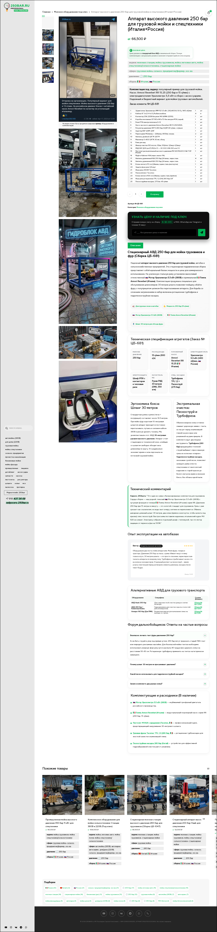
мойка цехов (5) (85, 901)
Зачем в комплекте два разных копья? (146, 684)
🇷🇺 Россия (154, 82)
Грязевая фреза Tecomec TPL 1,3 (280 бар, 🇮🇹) (153, 733)
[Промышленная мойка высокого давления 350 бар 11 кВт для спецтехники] (62, 795)
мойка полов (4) (119, 901)
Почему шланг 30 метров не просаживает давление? (153, 665)
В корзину (154, 194)
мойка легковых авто (185, 62)
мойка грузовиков (165, 62)
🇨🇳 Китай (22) (65, 888)
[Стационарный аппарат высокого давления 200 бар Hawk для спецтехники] (189, 795)
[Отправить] (201, 232)
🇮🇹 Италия (142, 82)
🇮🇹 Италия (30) (50, 888)
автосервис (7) (183, 894)
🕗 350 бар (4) (149, 901)
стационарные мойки (170, 66)
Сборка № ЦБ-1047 (198, 608)
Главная (46, 12)
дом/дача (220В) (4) (102, 901)
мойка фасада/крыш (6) (54, 901)
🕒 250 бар (146, 76)
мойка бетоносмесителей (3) (183, 901)
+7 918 (15, 498)
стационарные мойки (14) (74, 894)
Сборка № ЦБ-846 (198, 612)
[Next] (203, 818)
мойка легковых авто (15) (147, 888)
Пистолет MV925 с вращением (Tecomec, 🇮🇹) (152, 723)
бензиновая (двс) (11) (94, 894)
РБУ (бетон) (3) (163, 901)
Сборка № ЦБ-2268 (198, 603)
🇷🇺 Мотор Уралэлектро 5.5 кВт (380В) (150, 702)
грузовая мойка (145, 71)
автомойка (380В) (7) (166, 894)
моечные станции (146, 62)
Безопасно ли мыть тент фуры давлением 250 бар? (152, 635)
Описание (135, 245)
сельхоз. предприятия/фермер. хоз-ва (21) (103, 888)
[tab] (135, 245)
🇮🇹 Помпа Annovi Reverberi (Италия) (148, 713)
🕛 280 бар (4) (134, 901)
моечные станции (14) (53, 894)
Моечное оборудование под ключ (71, 12)
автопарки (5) (71, 901)
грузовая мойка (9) (148, 894)
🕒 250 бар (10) (131, 894)
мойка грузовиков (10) (114, 894)
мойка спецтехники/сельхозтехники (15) (174, 888)
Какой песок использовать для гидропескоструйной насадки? (157, 674)
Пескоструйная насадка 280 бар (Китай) (150, 743)
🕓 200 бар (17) (128, 888)
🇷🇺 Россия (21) (79, 888)
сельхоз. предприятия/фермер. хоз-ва (173, 71)
